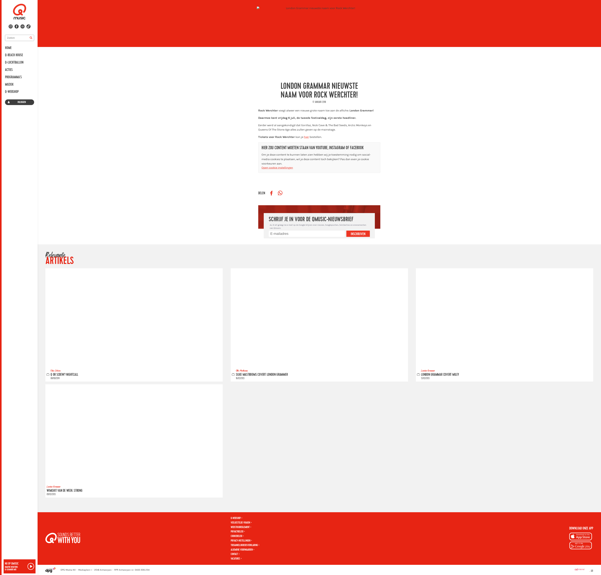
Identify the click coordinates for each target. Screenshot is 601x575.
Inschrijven (358, 234)
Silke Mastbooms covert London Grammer (262, 374)
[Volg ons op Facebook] (17, 26)
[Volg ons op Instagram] (11, 26)
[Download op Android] (580, 545)
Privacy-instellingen (240, 540)
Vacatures (235, 558)
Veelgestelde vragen (240, 522)
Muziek (9, 84)
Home (8, 48)
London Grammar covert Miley (440, 374)
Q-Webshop (12, 91)
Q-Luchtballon (14, 62)
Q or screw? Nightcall (64, 374)
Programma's (13, 77)
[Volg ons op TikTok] (28, 26)
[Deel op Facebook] (271, 193)
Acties (9, 69)
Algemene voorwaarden (242, 550)
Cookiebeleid (236, 536)
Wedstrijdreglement (240, 527)
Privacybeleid (237, 531)
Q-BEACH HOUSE (14, 55)
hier (306, 137)
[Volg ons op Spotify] (23, 26)
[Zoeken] (30, 37)
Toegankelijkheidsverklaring (244, 545)
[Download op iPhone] (580, 537)
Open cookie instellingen (277, 167)
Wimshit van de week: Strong (64, 490)
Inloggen (22, 102)
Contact (234, 554)
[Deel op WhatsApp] (280, 193)
